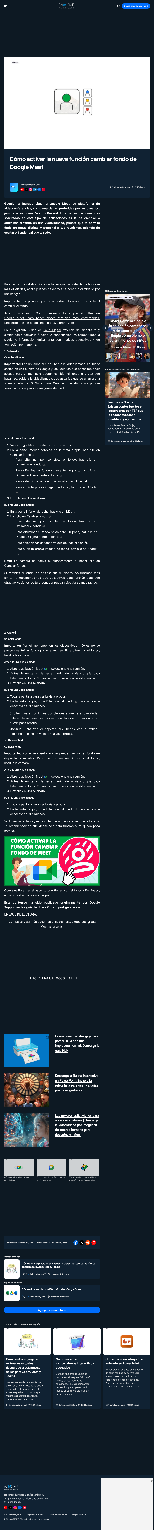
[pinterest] (43, 189)
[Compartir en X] (82, 1243)
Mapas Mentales (137, 297)
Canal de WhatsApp (58, 1514)
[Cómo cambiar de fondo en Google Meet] (19, 1167)
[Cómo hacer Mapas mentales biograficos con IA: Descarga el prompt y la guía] (127, 328)
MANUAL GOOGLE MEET (59, 978)
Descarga (113, 297)
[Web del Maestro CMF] (14, 187)
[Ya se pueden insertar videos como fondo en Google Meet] (84, 1167)
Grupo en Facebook (34, 1514)
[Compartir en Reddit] (88, 1243)
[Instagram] (15, 1507)
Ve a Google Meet (22, 445)
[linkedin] (35, 189)
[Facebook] (19, 1507)
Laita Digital (52, 330)
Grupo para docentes (135, 6)
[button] (5, 6)
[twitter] (26, 189)
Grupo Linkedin (79, 1514)
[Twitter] (10, 1507)
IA (124, 297)
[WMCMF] (24, 1507)
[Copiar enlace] (94, 1243)
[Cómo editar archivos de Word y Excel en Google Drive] (12, 1293)
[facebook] (39, 189)
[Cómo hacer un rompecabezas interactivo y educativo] (77, 1341)
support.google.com (67, 907)
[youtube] (22, 189)
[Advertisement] (77, 33)
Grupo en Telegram (12, 1514)
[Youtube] (5, 1507)
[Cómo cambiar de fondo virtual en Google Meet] (51, 1167)
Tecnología (128, 302)
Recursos (113, 302)
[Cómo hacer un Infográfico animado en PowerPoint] (126, 1341)
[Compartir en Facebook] (76, 1243)
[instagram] (31, 189)
